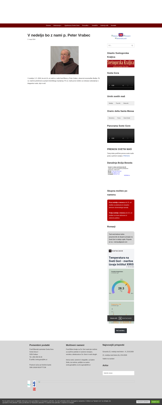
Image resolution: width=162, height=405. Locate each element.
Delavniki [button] (125, 103)
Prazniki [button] (118, 103)
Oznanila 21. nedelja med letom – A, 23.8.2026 (118, 351)
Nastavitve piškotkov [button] (143, 401)
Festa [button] (118, 118)
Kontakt (113, 25)
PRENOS (126, 156)
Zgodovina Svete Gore (72, 25)
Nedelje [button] (111, 103)
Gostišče (95, 25)
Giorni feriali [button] (127, 118)
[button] (61, 25)
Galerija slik (104, 25)
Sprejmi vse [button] (155, 401)
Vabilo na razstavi (108, 358)
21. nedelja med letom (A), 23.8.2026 (115, 355)
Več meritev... (120, 330)
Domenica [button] (111, 118)
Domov (48, 25)
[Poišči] (132, 45)
